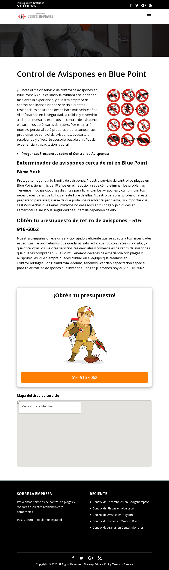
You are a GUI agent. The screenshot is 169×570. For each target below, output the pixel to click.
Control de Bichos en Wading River (116, 521)
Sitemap (89, 564)
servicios (66, 248)
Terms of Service (122, 564)
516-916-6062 (28, 5)
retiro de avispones (135, 248)
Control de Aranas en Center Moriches (118, 527)
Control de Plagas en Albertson (113, 508)
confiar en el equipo (87, 258)
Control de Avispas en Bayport (113, 515)
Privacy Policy (103, 564)
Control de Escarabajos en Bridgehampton (121, 502)
